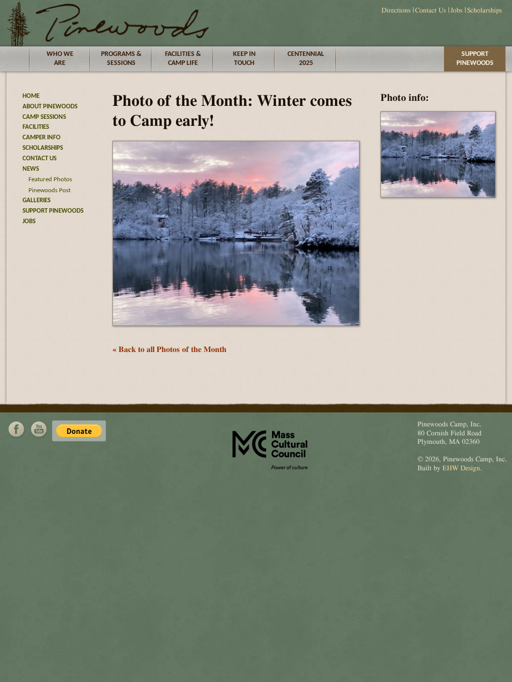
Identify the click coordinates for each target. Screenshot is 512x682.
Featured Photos (50, 179)
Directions (396, 10)
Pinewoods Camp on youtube (38, 429)
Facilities (35, 127)
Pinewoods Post (49, 190)
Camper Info (41, 137)
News (30, 169)
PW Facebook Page (16, 429)
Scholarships (484, 10)
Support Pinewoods (475, 58)
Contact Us (430, 10)
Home (31, 96)
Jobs (456, 10)
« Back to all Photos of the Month (169, 349)
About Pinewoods (50, 106)
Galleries (36, 200)
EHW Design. (462, 468)
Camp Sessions (44, 117)
